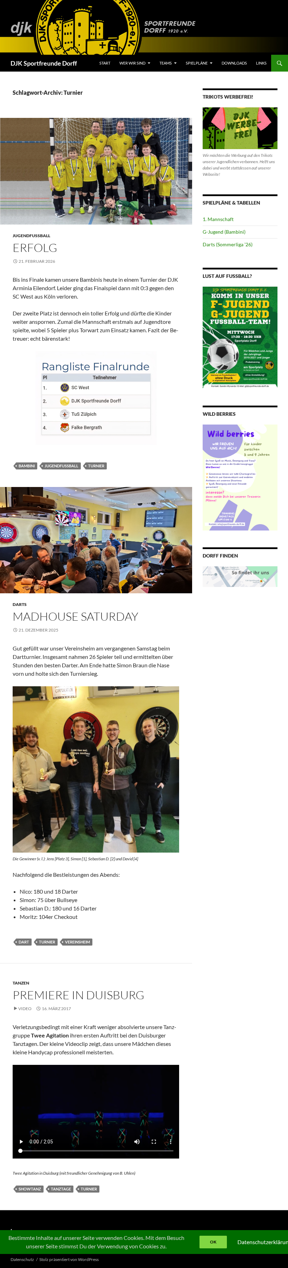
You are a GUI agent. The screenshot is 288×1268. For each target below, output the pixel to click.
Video (25, 1008)
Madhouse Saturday (75, 616)
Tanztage (61, 1189)
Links (261, 63)
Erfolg (35, 247)
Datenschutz (22, 1259)
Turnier (96, 465)
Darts (20, 604)
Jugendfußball (31, 235)
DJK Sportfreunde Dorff (44, 63)
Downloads (234, 63)
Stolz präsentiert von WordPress (69, 1259)
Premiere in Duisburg (78, 995)
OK (213, 1241)
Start (104, 63)
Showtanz (30, 1189)
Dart (24, 942)
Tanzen (21, 983)
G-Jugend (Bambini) (224, 232)
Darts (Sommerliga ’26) (228, 244)
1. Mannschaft (218, 219)
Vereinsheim (77, 942)
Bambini (27, 465)
